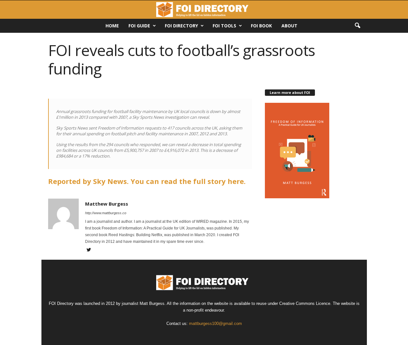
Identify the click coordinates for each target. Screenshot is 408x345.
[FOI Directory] (204, 9)
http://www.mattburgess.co (105, 213)
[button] (357, 26)
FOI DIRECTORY (181, 26)
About (289, 26)
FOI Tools (224, 26)
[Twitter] (89, 250)
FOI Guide (139, 26)
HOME (112, 26)
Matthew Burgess (106, 204)
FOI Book (261, 26)
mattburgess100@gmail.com (215, 323)
